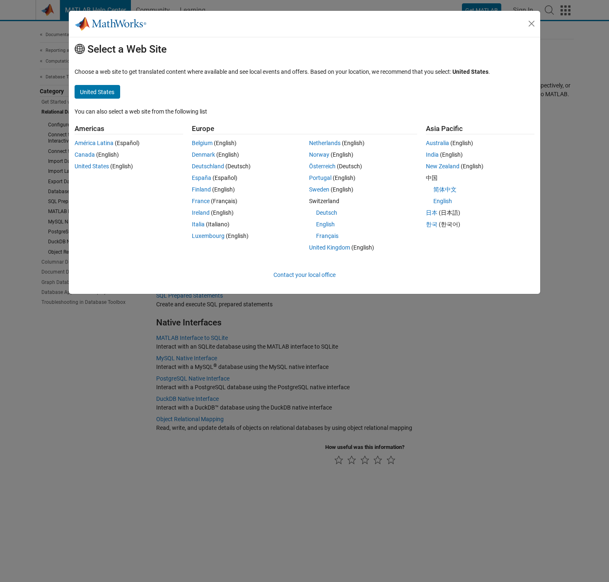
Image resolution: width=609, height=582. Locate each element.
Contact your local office (304, 275)
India (432, 154)
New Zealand (442, 166)
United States (92, 166)
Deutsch (326, 212)
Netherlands (325, 143)
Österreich (322, 166)
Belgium (202, 143)
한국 (431, 224)
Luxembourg (208, 236)
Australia (437, 143)
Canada (85, 154)
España (201, 178)
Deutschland (208, 166)
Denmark (203, 154)
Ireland (201, 212)
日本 (431, 212)
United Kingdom (329, 247)
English (325, 224)
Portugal (320, 178)
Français (327, 236)
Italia (198, 224)
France (201, 201)
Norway (319, 154)
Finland (201, 189)
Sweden (319, 189)
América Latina (94, 143)
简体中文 (445, 189)
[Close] (531, 23)
